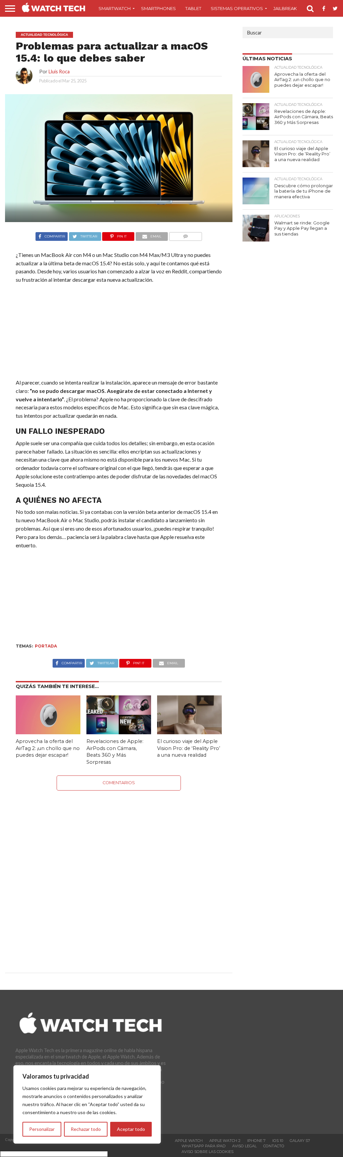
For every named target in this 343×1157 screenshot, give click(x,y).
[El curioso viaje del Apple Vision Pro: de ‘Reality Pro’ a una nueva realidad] (189, 732)
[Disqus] (119, 874)
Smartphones (158, 8)
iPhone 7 (256, 1140)
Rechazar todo (86, 1129)
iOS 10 (277, 1140)
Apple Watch (189, 1140)
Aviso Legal (244, 1146)
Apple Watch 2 (225, 1140)
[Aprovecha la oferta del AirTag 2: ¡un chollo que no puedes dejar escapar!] (48, 732)
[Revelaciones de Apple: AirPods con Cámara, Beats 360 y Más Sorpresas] (118, 732)
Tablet (193, 8)
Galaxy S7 (300, 1140)
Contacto (273, 1146)
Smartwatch (114, 8)
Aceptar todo (131, 1129)
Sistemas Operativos (237, 8)
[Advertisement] (118, 333)
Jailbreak (285, 8)
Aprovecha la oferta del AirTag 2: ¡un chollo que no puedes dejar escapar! (48, 748)
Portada (46, 646)
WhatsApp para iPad (203, 1146)
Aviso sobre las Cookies (207, 1151)
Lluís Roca (59, 71)
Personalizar (42, 1129)
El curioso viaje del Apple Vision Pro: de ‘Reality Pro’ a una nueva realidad (188, 748)
